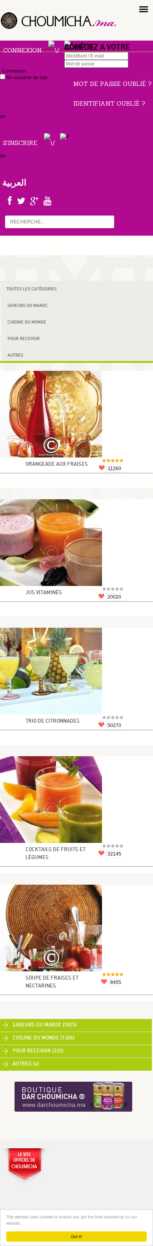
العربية (14, 182)
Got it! (76, 1236)
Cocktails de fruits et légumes (56, 853)
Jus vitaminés (44, 592)
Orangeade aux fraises (57, 464)
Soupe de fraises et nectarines (52, 982)
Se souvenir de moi (26, 77)
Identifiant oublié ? (109, 103)
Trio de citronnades (53, 721)
